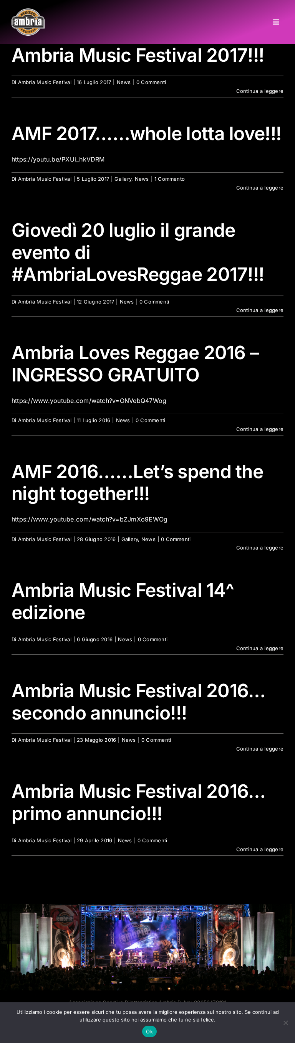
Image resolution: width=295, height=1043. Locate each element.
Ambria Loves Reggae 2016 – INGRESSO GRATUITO (135, 363)
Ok (149, 1031)
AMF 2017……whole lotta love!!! (146, 133)
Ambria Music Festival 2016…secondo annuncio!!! (139, 701)
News (124, 82)
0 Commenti (151, 82)
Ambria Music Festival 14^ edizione (123, 601)
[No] (285, 1022)
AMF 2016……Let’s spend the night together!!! (137, 482)
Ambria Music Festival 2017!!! (138, 55)
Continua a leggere (259, 91)
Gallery (122, 179)
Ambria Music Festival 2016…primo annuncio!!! (139, 802)
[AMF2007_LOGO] (28, 11)
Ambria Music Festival (44, 82)
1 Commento (169, 179)
